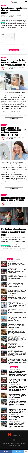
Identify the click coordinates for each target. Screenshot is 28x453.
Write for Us (17, 445)
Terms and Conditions (14, 443)
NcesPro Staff (10, 68)
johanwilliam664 (10, 16)
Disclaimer (23, 443)
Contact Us (11, 445)
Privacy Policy (6, 443)
